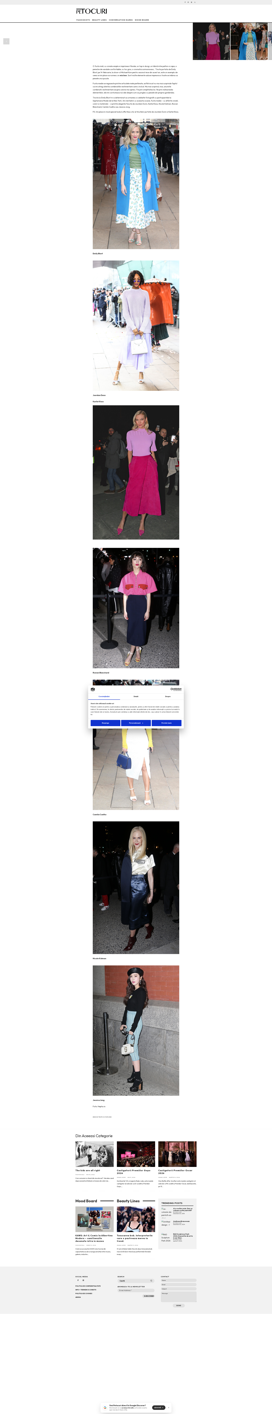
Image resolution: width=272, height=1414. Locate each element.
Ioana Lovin (121, 1177)
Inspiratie (82, 35)
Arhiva (78, 1297)
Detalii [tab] (136, 696)
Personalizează (134, 723)
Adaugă (157, 1408)
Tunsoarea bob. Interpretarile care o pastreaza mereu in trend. (135, 1238)
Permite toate (166, 723)
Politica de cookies (83, 1293)
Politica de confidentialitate (88, 1286)
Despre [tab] (168, 696)
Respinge (105, 723)
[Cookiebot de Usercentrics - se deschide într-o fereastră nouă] (172, 689)
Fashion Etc (83, 20)
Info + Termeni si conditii (85, 1290)
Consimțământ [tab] (104, 696)
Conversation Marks (121, 20)
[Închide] (168, 1407)
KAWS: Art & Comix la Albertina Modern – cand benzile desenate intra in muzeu (94, 1238)
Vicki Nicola (79, 1174)
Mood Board (142, 20)
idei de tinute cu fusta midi (103, 1117)
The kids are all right (87, 1170)
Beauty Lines (99, 20)
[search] (151, 1281)
